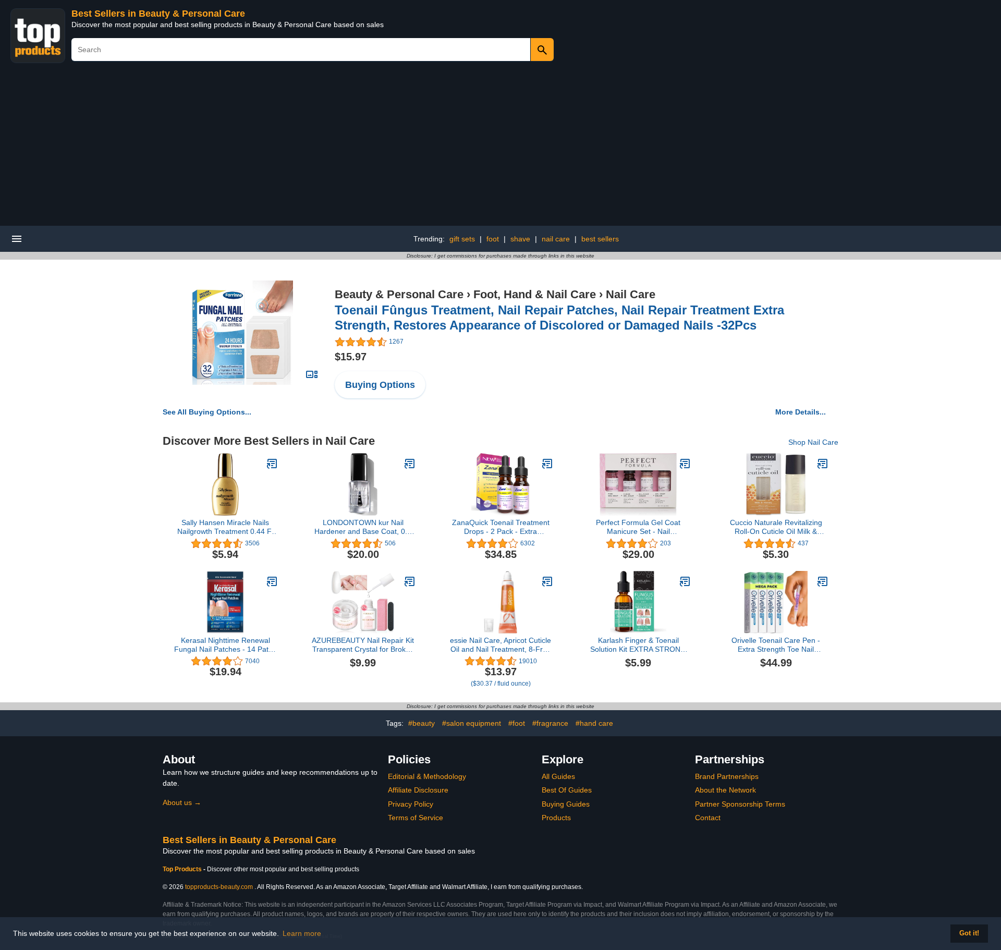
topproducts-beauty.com (219, 887)
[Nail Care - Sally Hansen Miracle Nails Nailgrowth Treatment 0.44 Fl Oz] (272, 463)
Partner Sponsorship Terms (740, 804)
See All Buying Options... (207, 412)
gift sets (462, 239)
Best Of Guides (567, 790)
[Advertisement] (500, 148)
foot (492, 239)
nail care (556, 239)
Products (556, 817)
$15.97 (351, 356)
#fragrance (550, 723)
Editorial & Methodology (427, 776)
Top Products (183, 869)
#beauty (421, 723)
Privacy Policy (410, 804)
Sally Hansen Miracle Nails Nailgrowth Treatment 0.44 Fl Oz (225, 527)
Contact (708, 817)
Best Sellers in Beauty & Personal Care (158, 13)
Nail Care (630, 294)
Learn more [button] (302, 933)
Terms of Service (415, 817)
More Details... (800, 412)
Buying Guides (566, 804)
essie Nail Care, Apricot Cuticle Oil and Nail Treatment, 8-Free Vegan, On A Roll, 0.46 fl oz (500, 645)
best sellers (600, 239)
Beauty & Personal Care (399, 294)
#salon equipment (471, 723)
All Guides (558, 776)
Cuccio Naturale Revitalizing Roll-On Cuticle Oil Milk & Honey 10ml (776, 527)
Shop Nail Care (813, 442)
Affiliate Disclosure (418, 790)
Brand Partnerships (727, 776)
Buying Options (380, 385)
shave (520, 239)
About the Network (725, 790)
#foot (516, 723)
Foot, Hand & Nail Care (534, 294)
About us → (182, 802)
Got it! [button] (969, 933)
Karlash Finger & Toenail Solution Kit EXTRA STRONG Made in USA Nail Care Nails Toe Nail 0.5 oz (638, 645)
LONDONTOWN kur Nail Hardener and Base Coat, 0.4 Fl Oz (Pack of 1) (362, 527)
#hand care (594, 723)
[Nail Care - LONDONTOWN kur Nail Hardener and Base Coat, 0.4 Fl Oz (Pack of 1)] (409, 463)
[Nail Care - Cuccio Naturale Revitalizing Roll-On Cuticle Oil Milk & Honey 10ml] (822, 463)
